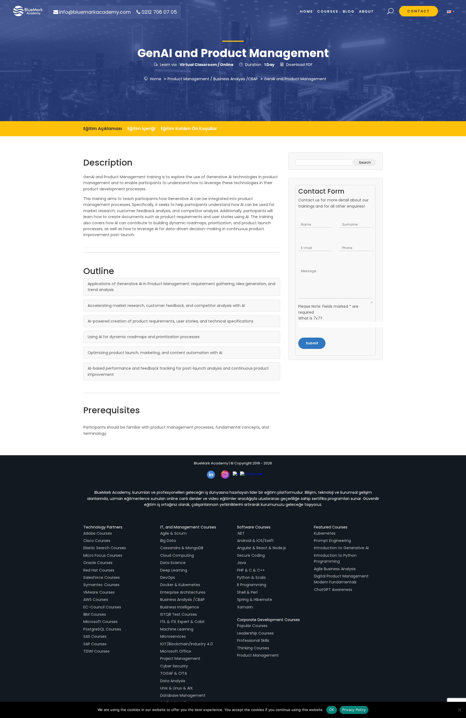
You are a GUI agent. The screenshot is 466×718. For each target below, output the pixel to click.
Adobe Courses (97, 533)
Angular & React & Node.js (261, 548)
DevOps (167, 577)
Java (241, 562)
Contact (418, 11)
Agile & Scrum (173, 533)
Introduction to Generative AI (341, 548)
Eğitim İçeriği (141, 128)
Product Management (188, 79)
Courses (327, 11)
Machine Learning (176, 629)
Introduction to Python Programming (335, 558)
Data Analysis (172, 681)
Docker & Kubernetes (180, 584)
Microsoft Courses (100, 621)
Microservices (173, 636)
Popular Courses (252, 625)
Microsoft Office (175, 651)
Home (155, 79)
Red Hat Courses (98, 570)
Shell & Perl (247, 592)
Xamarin (245, 607)
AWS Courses (95, 599)
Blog (349, 11)
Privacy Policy (354, 710)
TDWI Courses (96, 651)
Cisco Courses (96, 540)
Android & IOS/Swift (255, 540)
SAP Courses (95, 644)
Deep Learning (173, 570)
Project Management (180, 658)
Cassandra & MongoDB (181, 548)
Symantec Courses (101, 584)
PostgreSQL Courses (102, 629)
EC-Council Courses (102, 607)
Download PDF (299, 64)
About (366, 11)
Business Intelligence (179, 607)
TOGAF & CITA (173, 673)
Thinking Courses (253, 648)
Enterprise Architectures (182, 592)
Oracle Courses (97, 562)
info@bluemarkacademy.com (95, 12)
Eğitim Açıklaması (102, 128)
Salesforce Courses (101, 577)
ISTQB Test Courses (178, 614)
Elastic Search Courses (104, 548)
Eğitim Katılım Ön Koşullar (189, 128)
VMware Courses (99, 592)
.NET (241, 533)
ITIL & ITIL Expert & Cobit (182, 621)
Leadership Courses (255, 633)
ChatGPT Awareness (333, 589)
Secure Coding (251, 555)
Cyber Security (174, 666)
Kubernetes (324, 533)
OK (331, 710)
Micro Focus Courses (102, 555)
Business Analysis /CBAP (235, 79)
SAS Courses (95, 636)
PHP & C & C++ (251, 570)
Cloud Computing (177, 555)
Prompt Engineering (332, 540)
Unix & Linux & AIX (176, 688)
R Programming (251, 584)
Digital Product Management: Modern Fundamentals (341, 579)
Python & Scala (251, 577)
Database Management (182, 695)
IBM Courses (94, 614)
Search (390, 11)
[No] (459, 710)
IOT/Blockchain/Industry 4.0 (186, 644)
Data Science (173, 562)
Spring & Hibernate (254, 599)
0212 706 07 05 (159, 12)
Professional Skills (253, 640)
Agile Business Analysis (335, 569)
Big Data (168, 540)
